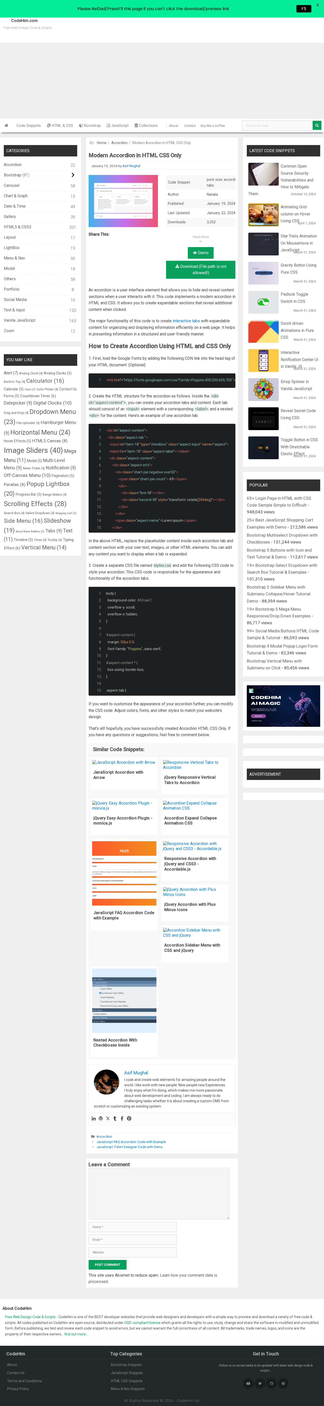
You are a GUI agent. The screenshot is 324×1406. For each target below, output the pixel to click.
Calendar (14, 389)
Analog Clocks (58, 373)
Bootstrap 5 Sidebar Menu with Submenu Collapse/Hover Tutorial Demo (278, 594)
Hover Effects (17, 441)
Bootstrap (92, 125)
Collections (148, 125)
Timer (40, 540)
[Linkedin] (93, 1118)
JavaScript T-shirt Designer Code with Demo (129, 1147)
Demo (203, 252)
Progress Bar (29, 494)
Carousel (11, 185)
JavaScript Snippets (127, 1373)
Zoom (9, 330)
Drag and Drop (16, 413)
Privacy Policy (18, 1389)
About (173, 126)
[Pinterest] (129, 1118)
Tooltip (55, 540)
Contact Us (16, 1373)
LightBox (11, 247)
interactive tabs (186, 320)
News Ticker (34, 468)
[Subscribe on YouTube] (248, 1383)
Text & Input (14, 310)
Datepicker (18, 403)
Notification (61, 467)
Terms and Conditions (24, 1381)
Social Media (15, 299)
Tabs (53, 530)
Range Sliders (55, 494)
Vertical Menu (43, 547)
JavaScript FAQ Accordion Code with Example (131, 1142)
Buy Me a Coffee (213, 126)
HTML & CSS (62, 125)
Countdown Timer (38, 396)
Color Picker (47, 389)
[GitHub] (271, 1383)
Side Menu (23, 520)
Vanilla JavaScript (19, 320)
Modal (9, 268)
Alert (11, 373)
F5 (303, 9)
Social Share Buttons (30, 531)
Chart (30, 389)
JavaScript (119, 125)
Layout (10, 237)
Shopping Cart (65, 513)
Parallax (15, 484)
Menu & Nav (14, 258)
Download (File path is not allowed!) (202, 269)
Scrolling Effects (35, 504)
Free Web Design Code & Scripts (30, 1317)
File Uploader (28, 423)
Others (10, 278)
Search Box (14, 513)
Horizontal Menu (40, 432)
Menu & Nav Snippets (128, 1389)
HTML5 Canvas (50, 440)
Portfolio (11, 289)
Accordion (119, 143)
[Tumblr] (115, 1118)
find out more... (76, 1334)
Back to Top (14, 382)
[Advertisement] (162, 80)
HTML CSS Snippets (127, 1381)
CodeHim (185, 1401)
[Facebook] (122, 1118)
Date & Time (15, 206)
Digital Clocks (52, 403)
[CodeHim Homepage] (6, 125)
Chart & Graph (16, 195)
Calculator (45, 380)
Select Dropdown (40, 513)
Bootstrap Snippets (126, 1365)
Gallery (10, 216)
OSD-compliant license (142, 1323)
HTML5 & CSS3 (17, 227)
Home (102, 143)
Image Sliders (33, 450)
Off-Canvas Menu (27, 475)
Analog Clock (31, 373)
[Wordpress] (100, 1118)
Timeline (23, 540)
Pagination (63, 476)
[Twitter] (108, 1118)
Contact (190, 126)
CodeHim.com (19, 20)
